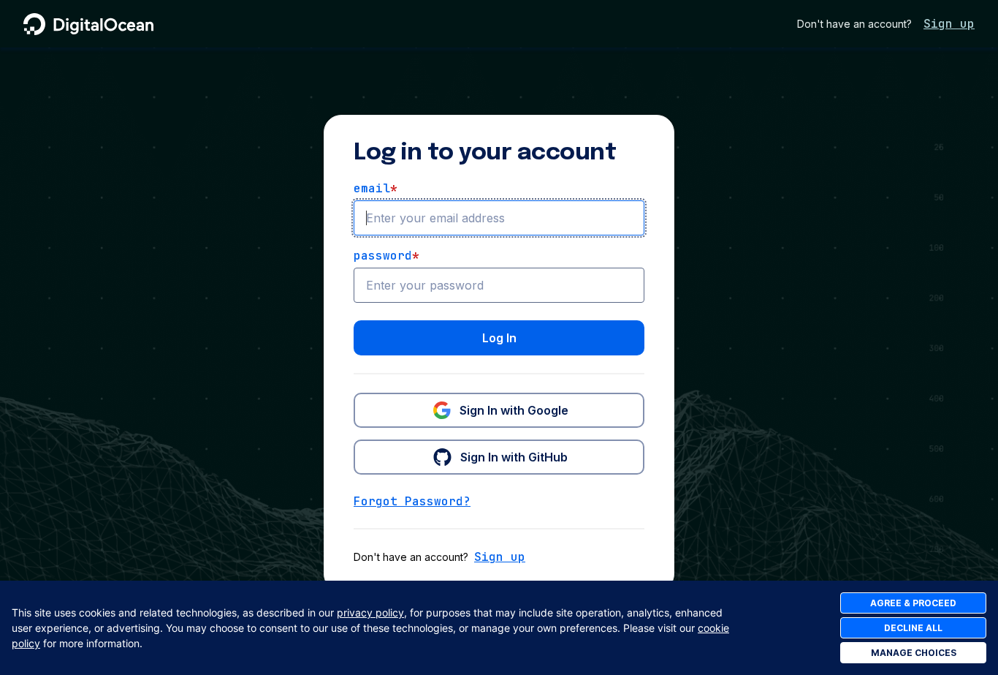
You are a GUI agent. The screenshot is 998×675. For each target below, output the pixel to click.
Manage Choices (913, 652)
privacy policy (370, 612)
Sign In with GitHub (514, 457)
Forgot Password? (412, 501)
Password (386, 255)
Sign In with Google (514, 410)
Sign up (949, 23)
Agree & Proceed (913, 602)
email (375, 188)
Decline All (913, 627)
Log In (499, 338)
